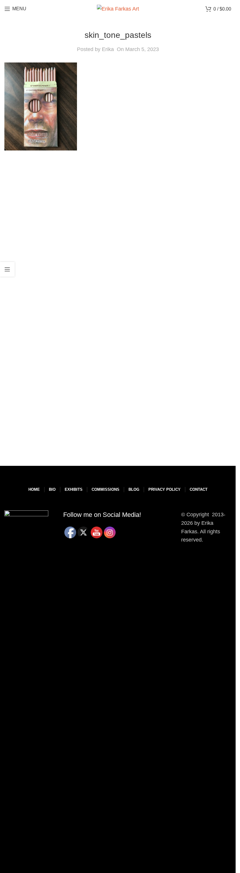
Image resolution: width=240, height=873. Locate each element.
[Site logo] (118, 8)
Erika (108, 49)
